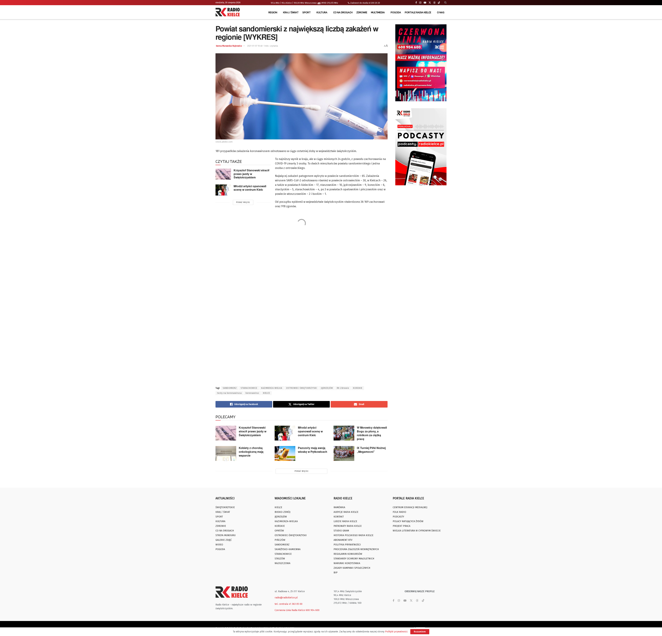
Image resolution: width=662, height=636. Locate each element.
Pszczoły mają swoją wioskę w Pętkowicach (312, 450)
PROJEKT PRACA (401, 526)
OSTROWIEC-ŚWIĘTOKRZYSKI (291, 535)
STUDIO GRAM (341, 530)
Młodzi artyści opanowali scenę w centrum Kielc (250, 188)
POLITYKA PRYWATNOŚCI (347, 544)
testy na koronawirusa (229, 393)
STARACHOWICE (249, 388)
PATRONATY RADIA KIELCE (348, 526)
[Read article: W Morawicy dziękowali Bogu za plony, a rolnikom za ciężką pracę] (344, 433)
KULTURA (322, 12)
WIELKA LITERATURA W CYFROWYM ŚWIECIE (417, 530)
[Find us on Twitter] (430, 2)
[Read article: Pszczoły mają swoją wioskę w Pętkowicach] (285, 453)
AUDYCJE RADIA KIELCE (346, 512)
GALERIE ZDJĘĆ (223, 540)
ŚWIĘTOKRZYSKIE (225, 507)
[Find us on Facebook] (416, 2)
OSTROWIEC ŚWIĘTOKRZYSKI (301, 388)
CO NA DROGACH (343, 12)
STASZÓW (280, 558)
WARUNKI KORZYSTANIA (347, 563)
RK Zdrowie (343, 388)
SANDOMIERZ (230, 388)
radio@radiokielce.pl (286, 597)
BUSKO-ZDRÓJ (282, 512)
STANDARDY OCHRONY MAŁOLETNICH (354, 558)
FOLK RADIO (399, 512)
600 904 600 (312, 610)
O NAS (440, 12)
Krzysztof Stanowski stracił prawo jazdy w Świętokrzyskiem (251, 173)
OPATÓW (279, 530)
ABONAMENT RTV (343, 540)
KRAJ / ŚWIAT (291, 12)
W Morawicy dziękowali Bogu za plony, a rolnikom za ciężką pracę (372, 433)
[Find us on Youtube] (425, 2)
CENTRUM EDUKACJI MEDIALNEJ (410, 507)
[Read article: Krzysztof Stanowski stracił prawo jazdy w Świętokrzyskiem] (223, 174)
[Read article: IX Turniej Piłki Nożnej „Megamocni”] (344, 453)
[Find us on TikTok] (439, 2)
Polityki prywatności (396, 631)
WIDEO (219, 544)
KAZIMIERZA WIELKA (271, 388)
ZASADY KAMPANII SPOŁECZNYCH (352, 567)
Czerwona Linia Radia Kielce (290, 610)
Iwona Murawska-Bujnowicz (229, 46)
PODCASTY (398, 516)
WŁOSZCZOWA (282, 563)
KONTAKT (339, 516)
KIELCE (266, 393)
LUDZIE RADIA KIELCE (345, 521)
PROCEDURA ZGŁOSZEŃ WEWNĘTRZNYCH (356, 549)
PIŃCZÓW (280, 540)
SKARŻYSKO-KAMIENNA (287, 549)
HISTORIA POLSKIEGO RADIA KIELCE (353, 535)
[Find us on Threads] (434, 2)
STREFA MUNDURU (225, 535)
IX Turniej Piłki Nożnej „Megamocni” (371, 450)
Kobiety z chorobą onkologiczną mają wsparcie (251, 451)
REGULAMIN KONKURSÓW (348, 553)
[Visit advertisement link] (421, 62)
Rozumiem (420, 631)
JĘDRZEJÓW (327, 388)
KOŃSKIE (357, 388)
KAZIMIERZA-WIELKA (286, 521)
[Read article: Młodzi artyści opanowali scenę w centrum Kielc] (223, 189)
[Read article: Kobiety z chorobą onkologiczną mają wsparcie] (225, 453)
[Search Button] (445, 2)
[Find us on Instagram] (420, 2)
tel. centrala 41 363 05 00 (288, 604)
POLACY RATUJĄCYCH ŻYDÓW (408, 521)
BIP (336, 572)
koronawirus (252, 393)
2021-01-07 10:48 (255, 46)
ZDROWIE (361, 12)
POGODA (396, 12)
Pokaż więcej (243, 202)
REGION (272, 12)
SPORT (306, 12)
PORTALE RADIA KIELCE (418, 12)
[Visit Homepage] (228, 12)
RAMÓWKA (339, 507)
